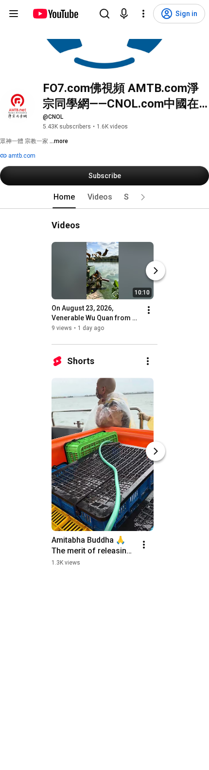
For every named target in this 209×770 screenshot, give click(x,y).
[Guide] (13, 13)
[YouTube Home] (55, 13)
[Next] (155, 270)
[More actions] (148, 310)
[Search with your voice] (124, 13)
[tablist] (104, 197)
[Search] (104, 13)
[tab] (64, 197)
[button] (143, 197)
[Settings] (143, 13)
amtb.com (21, 155)
